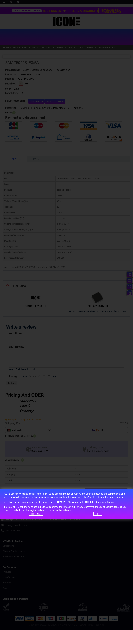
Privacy (61, 502)
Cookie (89, 502)
